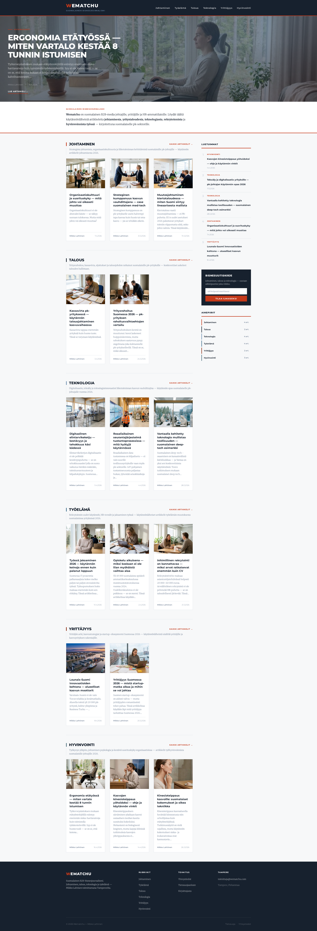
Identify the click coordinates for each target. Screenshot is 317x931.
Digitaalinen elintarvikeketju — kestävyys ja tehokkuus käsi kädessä (82, 441)
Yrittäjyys (226, 8)
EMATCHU (82, 5)
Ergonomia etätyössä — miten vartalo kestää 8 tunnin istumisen (64, 46)
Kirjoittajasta (185, 891)
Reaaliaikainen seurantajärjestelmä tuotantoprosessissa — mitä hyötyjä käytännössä (129, 441)
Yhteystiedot (184, 879)
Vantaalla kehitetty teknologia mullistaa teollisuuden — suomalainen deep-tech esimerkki (171, 441)
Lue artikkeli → (18, 91)
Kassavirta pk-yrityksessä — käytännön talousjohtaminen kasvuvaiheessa (82, 318)
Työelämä (180, 8)
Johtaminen (163, 8)
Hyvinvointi (244, 8)
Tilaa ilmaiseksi (226, 298)
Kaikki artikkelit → (181, 144)
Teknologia (209, 8)
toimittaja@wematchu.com (232, 879)
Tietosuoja (230, 924)
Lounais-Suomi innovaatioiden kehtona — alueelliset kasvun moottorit (224, 251)
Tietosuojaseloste (187, 885)
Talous (195, 8)
